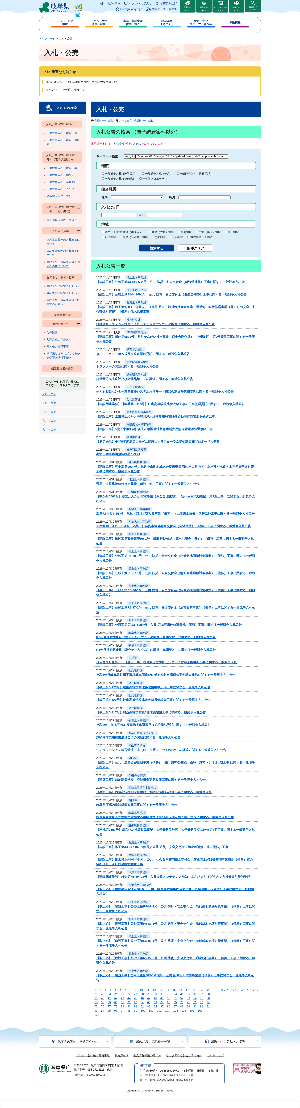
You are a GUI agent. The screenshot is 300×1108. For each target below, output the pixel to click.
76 (102, 1006)
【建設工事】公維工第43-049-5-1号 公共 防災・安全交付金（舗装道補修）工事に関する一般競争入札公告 (171, 294)
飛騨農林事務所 (136, 332)
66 (155, 1002)
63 (135, 1002)
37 (201, 994)
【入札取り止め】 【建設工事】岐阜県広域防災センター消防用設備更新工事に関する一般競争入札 (166, 662)
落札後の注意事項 (58, 346)
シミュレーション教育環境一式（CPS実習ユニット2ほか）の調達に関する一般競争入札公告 (161, 750)
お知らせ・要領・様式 (60, 277)
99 (135, 1010)
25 (122, 994)
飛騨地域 (195, 237)
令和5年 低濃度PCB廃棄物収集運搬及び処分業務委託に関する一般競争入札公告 (153, 725)
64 (142, 1002)
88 (181, 1006)
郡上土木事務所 (136, 277)
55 (201, 998)
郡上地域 (233, 232)
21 (96, 994)
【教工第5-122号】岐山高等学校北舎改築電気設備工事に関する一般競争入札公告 (153, 700)
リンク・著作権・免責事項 (93, 1055)
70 (181, 1002)
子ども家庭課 (135, 387)
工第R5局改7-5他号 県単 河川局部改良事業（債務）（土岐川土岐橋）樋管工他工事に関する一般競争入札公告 (175, 513)
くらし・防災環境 (65, 22)
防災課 (132, 657)
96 (115, 1010)
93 (96, 1010)
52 (181, 998)
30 (155, 994)
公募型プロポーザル (154, 178)
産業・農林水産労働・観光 (133, 22)
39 (96, 998)
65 (148, 1002)
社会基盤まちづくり (167, 22)
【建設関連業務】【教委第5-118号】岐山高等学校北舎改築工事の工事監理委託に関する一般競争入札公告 (170, 404)
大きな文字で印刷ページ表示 (136, 120)
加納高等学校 (136, 775)
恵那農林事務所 (138, 825)
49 (162, 998)
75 (96, 1006)
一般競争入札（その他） (120, 178)
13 (160, 989)
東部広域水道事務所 (139, 412)
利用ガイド (121, 1055)
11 (147, 989)
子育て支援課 (135, 349)
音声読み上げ (168, 3)
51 (175, 998)
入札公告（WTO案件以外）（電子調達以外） (60, 157)
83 (148, 1006)
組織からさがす (236, 8)
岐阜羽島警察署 (136, 449)
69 (175, 1002)
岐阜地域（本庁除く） (131, 232)
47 (148, 998)
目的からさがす (204, 8)
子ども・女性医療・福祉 (99, 22)
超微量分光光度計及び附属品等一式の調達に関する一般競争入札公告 (144, 379)
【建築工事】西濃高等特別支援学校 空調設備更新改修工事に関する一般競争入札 (154, 792)
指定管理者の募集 (62, 368)
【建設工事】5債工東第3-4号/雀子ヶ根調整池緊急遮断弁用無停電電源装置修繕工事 (154, 429)
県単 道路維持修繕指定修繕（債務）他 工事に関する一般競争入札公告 (147, 484)
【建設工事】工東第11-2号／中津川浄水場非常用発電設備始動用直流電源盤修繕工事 (155, 416)
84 (155, 1006)
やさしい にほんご (140, 3)
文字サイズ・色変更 (164, 9)
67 (162, 1002)
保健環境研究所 (136, 374)
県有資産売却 (62, 314)
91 (201, 1006)
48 (155, 998)
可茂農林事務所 (138, 462)
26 (129, 994)
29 (148, 994)
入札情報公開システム (127, 143)
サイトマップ (215, 1055)
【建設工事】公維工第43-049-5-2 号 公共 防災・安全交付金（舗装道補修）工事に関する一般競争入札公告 (172, 282)
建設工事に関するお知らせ (63, 286)
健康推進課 (133, 437)
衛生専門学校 (136, 745)
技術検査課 (133, 319)
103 (167, 1010)
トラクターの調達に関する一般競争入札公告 (127, 366)
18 (193, 989)
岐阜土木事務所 (138, 632)
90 (195, 1006)
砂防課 (132, 758)
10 (141, 989)
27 (135, 994)
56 (208, 998)
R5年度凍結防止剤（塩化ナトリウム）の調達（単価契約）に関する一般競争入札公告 (156, 649)
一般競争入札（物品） (159, 173)
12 (154, 989)
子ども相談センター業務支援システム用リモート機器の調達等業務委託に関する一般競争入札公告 (165, 391)
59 (109, 1002)
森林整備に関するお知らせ (63, 292)
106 (192, 1010)
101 (151, 1010)
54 (195, 998)
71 (188, 1002)
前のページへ (229, 989)
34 (181, 994)
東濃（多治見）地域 (135, 237)
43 (122, 998)
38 (208, 994)
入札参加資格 (60, 231)
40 (102, 998)
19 (200, 989)
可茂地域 (110, 237)
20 (207, 989)
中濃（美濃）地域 (210, 232)
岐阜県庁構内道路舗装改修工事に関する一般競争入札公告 (136, 804)
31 (162, 994)
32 (168, 994)
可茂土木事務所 (138, 479)
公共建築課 (133, 399)
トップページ (47, 38)
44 (129, 998)
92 (208, 1006)
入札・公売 (49, 394)
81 (135, 1006)
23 (109, 994)
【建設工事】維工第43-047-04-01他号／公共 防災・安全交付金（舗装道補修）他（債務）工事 (162, 847)
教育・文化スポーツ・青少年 (201, 22)
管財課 (132, 800)
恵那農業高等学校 (138, 362)
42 (115, 998)
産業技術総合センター (142, 732)
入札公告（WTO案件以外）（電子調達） (60, 209)
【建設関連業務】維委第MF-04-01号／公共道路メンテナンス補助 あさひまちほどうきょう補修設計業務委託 (173, 876)
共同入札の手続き (58, 339)
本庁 (107, 232)
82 (142, 1006)
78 (115, 1006)
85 (162, 1006)
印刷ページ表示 (103, 120)
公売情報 (52, 332)
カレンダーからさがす (220, 8)
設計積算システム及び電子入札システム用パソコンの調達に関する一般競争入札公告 (155, 324)
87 (175, 1006)
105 (183, 1010)
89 (188, 1006)
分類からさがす (187, 8)
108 (96, 1014)
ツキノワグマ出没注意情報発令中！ (68, 89)
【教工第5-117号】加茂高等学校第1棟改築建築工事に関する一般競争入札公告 (151, 712)
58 (102, 1002)
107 (200, 1010)
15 (174, 989)
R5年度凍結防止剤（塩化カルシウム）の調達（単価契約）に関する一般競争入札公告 (156, 637)
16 (180, 989)
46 (142, 998)
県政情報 (235, 22)
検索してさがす (253, 8)
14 (167, 989)
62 (129, 1002)
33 (175, 994)
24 (115, 994)
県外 (211, 237)
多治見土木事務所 (139, 509)
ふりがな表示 (112, 3)
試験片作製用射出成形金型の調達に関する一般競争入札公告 (138, 737)
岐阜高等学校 (136, 812)
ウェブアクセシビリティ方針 (184, 1055)
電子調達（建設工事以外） (63, 219)
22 (102, 994)
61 (122, 1002)
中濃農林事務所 (138, 491)
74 (208, 1002)
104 (175, 1010)
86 (168, 1006)
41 (109, 998)
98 (129, 1010)
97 (122, 1010)
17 (187, 989)
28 (142, 994)
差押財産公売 (60, 323)
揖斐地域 (186, 232)
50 (168, 998)
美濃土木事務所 (136, 302)
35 (188, 994)
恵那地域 (160, 237)
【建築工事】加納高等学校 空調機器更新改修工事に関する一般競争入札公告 (151, 779)
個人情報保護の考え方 (147, 1055)
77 (109, 1006)
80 (129, 1006)
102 (159, 1010)
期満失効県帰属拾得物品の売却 (118, 454)
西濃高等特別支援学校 (142, 787)
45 (135, 998)
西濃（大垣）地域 (163, 232)
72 (195, 1002)
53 (188, 998)
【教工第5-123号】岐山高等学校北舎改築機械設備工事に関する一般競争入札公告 (153, 687)
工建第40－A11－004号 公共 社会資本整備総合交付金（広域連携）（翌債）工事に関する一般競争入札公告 (173, 526)
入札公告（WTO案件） (60, 124)
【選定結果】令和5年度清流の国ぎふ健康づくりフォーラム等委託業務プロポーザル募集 (158, 441)
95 (109, 1010)
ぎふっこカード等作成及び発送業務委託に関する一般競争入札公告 (143, 354)
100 (143, 1010)
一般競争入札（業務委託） (196, 173)
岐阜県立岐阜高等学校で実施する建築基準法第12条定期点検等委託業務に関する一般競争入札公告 (165, 817)
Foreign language (131, 9)
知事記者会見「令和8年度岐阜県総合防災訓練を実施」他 (81, 82)
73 (201, 1002)
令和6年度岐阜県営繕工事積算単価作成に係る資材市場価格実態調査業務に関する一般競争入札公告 (165, 675)
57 (96, 1002)
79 (122, 1006)
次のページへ (249, 989)
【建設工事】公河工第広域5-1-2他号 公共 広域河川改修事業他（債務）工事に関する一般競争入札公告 (169, 624)
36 (195, 994)
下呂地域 (178, 237)
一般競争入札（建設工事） (121, 173)
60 (115, 1002)
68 (168, 1002)
